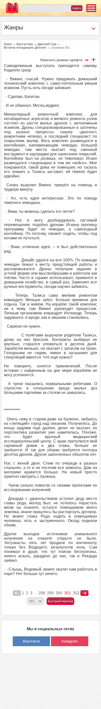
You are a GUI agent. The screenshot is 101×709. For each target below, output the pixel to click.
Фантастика (24, 44)
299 (50, 593)
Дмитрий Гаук (47, 44)
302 (76, 593)
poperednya (17, 593)
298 (41, 593)
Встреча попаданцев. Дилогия (25, 47)
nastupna (84, 593)
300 (59, 593)
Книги (8, 44)
